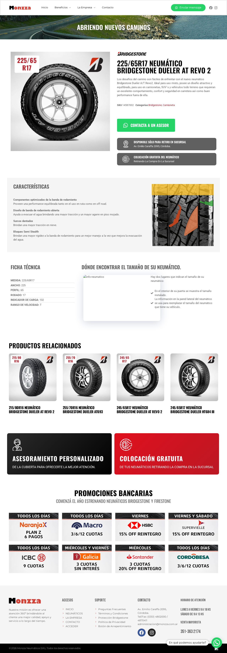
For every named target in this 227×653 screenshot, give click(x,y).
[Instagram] (216, 7)
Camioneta (169, 105)
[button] (216, 642)
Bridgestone (155, 105)
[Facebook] (210, 7)
